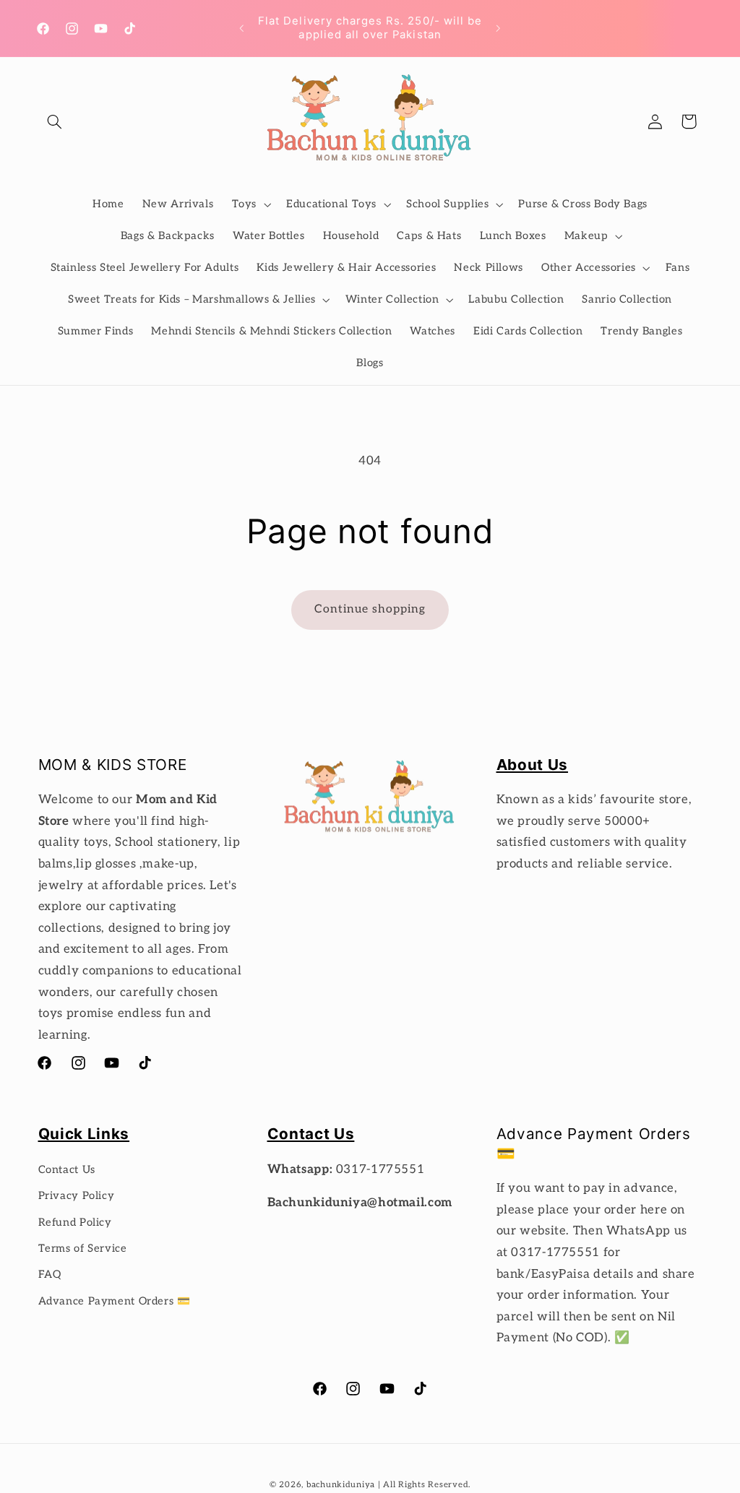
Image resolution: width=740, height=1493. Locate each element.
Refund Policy (75, 1222)
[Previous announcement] (241, 28)
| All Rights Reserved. (424, 1484)
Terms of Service (82, 1248)
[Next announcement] (499, 28)
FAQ (49, 1274)
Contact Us (66, 1170)
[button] (55, 121)
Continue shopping (370, 609)
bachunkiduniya (340, 1484)
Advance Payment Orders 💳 (114, 1301)
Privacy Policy (76, 1196)
